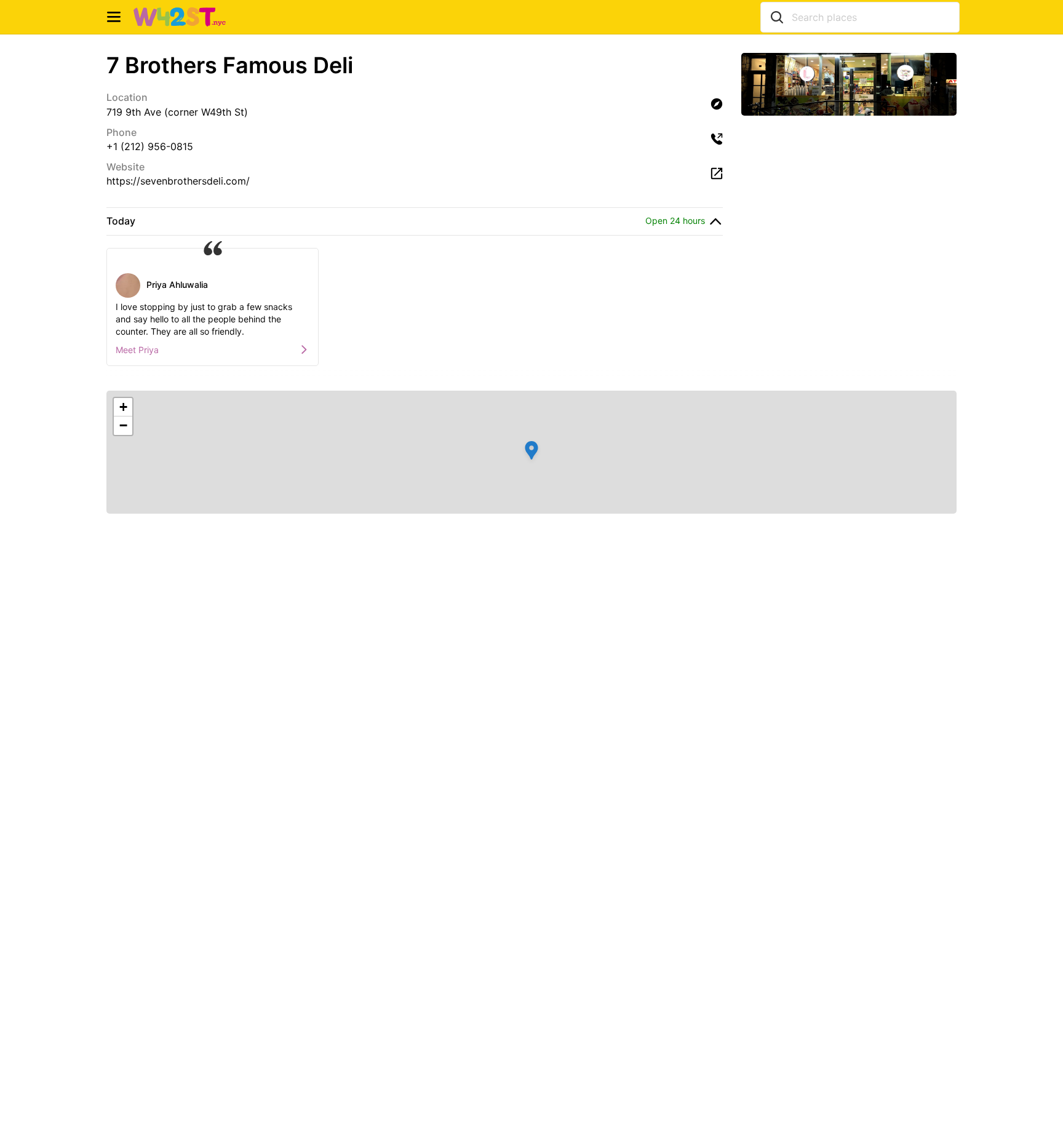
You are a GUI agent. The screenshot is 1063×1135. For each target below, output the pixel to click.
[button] (531, 452)
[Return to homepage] (179, 17)
